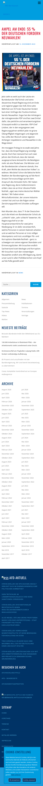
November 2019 (28, 542)
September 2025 (28, 410)
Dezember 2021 (8, 502)
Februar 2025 (7, 426)
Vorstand (6, 718)
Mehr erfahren (16, 775)
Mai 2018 (5, 550)
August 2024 (6, 438)
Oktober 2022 (7, 482)
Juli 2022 (25, 486)
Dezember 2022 (8, 478)
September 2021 (28, 506)
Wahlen (5, 319)
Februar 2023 (7, 474)
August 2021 (6, 510)
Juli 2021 (25, 510)
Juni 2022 (5, 490)
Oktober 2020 (7, 530)
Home (4, 713)
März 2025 (26, 422)
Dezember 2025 (8, 405)
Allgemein (5, 299)
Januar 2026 (26, 401)
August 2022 (6, 486)
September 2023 (28, 458)
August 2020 (6, 534)
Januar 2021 (26, 522)
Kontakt (5, 730)
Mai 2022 (25, 490)
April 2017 (6, 558)
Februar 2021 (7, 522)
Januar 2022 (26, 498)
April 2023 (6, 470)
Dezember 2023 (8, 454)
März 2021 (26, 518)
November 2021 (28, 502)
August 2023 (6, 462)
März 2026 (26, 397)
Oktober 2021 (7, 506)
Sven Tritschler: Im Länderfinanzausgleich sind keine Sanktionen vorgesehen (17, 596)
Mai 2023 (25, 466)
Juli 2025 (25, 414)
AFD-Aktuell (17, 577)
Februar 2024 (7, 450)
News (21, 273)
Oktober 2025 (7, 410)
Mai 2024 (25, 442)
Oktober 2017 (27, 554)
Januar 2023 (26, 474)
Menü (39, 3)
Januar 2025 (26, 426)
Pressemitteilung (8, 303)
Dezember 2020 (8, 526)
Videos (4, 315)
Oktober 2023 (7, 458)
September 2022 (28, 482)
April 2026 (6, 397)
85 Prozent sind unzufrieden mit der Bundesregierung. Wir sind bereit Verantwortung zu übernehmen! (20, 362)
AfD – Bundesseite (9, 678)
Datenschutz (7, 746)
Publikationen (27, 303)
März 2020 (6, 538)
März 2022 (26, 494)
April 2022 (6, 494)
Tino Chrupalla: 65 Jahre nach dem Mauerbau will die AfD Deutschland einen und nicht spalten (18, 643)
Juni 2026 (5, 393)
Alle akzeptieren (14, 780)
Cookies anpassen (29, 780)
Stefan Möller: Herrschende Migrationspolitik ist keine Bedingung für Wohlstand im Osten (19, 633)
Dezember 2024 (8, 430)
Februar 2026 (7, 401)
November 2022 (28, 478)
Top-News (5, 311)
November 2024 (28, 430)
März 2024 (26, 446)
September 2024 (28, 434)
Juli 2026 (25, 389)
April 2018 (25, 550)
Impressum (6, 741)
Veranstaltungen (28, 311)
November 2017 (8, 554)
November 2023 (28, 454)
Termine (25, 307)
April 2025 (6, 422)
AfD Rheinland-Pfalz (11, 673)
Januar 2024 (26, 450)
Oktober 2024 (7, 434)
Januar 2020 (6, 542)
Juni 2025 (5, 418)
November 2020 (28, 526)
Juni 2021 (5, 514)
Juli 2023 (25, 462)
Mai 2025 (25, 418)
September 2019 (8, 546)
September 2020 (28, 530)
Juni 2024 (5, 442)
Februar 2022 (7, 498)
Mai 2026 (25, 393)
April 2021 (6, 518)
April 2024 (6, 446)
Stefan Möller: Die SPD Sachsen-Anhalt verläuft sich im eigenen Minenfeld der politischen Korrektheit (19, 586)
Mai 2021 (25, 514)
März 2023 (26, 470)
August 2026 (6, 389)
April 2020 (25, 534)
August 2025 (6, 414)
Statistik (5, 307)
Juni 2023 (5, 466)
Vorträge (25, 315)
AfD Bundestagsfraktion (13, 684)
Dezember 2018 (28, 546)
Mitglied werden (9, 735)
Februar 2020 (27, 538)
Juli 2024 (25, 438)
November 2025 (28, 405)
